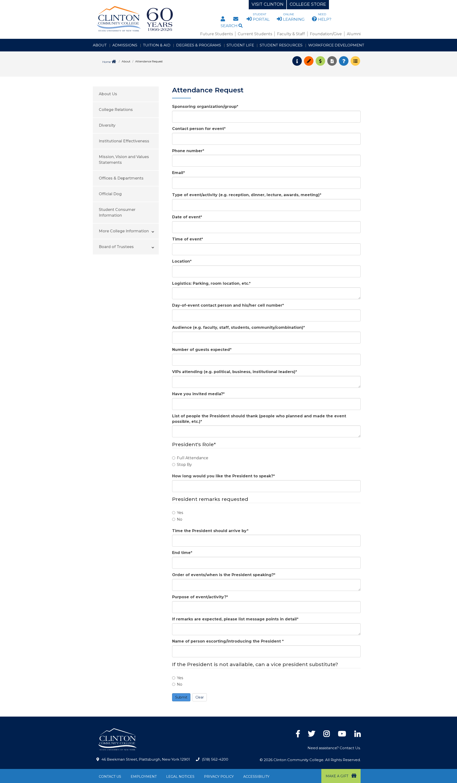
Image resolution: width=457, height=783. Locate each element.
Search (229, 25)
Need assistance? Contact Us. (334, 748)
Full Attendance (192, 458)
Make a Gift (337, 776)
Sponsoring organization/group (205, 106)
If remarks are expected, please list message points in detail (235, 619)
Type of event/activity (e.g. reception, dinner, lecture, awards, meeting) (246, 195)
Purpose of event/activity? (200, 597)
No (179, 519)
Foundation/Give (326, 34)
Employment (144, 776)
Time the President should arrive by (210, 531)
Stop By (184, 464)
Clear (199, 697)
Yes (180, 512)
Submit (181, 697)
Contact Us (110, 776)
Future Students (216, 34)
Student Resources (281, 45)
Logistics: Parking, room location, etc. (211, 283)
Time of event (187, 239)
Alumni (354, 34)
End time (182, 552)
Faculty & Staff (291, 34)
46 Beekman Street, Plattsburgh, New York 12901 (145, 759)
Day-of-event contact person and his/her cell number (228, 305)
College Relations (116, 109)
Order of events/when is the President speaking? (223, 575)
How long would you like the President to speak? (223, 476)
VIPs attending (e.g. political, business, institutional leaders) (234, 371)
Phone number (188, 151)
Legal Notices (180, 776)
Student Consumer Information (117, 212)
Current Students (255, 34)
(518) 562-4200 (215, 759)
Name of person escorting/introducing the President (228, 641)
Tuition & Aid (156, 45)
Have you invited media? (198, 394)
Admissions (124, 45)
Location (182, 261)
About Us (108, 94)
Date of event (187, 217)
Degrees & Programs (198, 45)
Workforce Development (336, 45)
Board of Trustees (116, 246)
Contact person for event (199, 128)
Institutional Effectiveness (124, 141)
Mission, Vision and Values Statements (124, 160)
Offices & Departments (121, 178)
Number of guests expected (202, 349)
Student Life (240, 45)
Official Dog (110, 194)
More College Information (124, 231)
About (100, 45)
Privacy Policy (219, 776)
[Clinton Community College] (153, 19)
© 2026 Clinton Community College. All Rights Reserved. (310, 760)
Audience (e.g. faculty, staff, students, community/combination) (238, 327)
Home (106, 62)
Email (178, 172)
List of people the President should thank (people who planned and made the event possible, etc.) (259, 419)
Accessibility (256, 776)
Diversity (107, 125)
